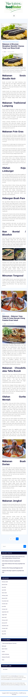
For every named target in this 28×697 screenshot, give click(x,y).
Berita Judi (4, 646)
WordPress (16, 693)
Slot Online (5, 669)
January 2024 (4, 584)
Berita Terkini (4, 648)
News (3, 659)
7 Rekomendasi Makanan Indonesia (9, 41)
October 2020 (4, 628)
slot (17, 684)
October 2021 (4, 609)
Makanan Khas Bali (6, 657)
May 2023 (4, 587)
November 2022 (5, 601)
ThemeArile (14, 694)
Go (24, 546)
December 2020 (5, 625)
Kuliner (17, 41)
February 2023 (5, 595)
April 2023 (4, 590)
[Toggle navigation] (14, 15)
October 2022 (4, 603)
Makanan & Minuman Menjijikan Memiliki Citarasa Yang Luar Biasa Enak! (13, 46)
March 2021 (4, 617)
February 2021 (5, 620)
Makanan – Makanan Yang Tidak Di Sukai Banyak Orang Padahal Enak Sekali (13, 318)
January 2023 (4, 598)
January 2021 (4, 622)
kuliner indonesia (5, 654)
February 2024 (5, 581)
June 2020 (4, 631)
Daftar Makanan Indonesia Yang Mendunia (11, 561)
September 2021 (5, 612)
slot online (14, 676)
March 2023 (4, 592)
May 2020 (4, 633)
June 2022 (4, 606)
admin (4, 51)
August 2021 (4, 614)
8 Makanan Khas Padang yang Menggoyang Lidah (12, 567)
